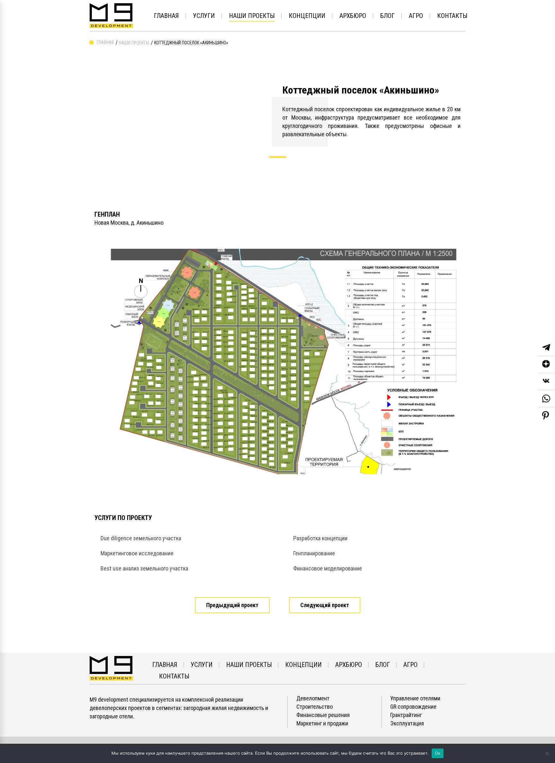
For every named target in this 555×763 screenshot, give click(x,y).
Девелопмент (313, 698)
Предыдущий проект (232, 605)
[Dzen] (546, 364)
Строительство (314, 707)
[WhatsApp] (546, 398)
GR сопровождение (413, 707)
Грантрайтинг (406, 715)
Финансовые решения (323, 715)
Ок (438, 753)
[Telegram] (546, 347)
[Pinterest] (545, 415)
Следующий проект (324, 605)
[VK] (546, 381)
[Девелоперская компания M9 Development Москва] (111, 667)
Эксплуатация (407, 723)
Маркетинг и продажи (322, 723)
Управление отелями (415, 698)
